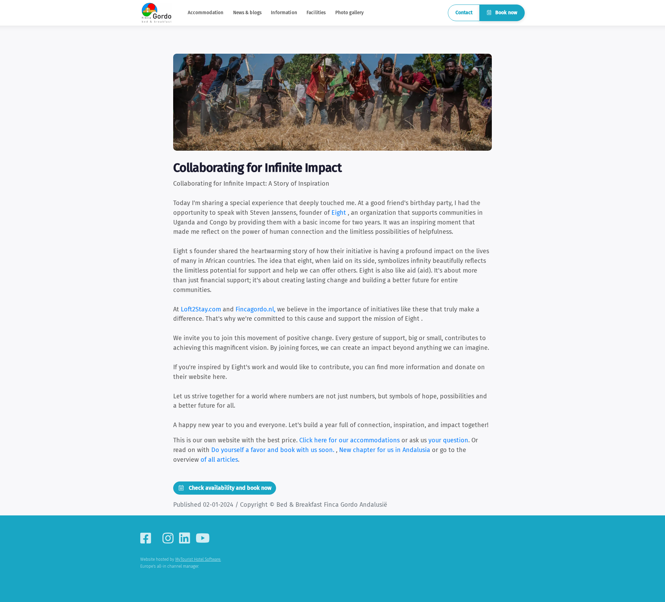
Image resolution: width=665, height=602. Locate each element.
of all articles (219, 459)
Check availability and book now (229, 488)
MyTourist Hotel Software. (198, 559)
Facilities (316, 13)
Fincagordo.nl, (255, 309)
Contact (463, 13)
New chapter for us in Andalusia (385, 450)
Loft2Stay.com (201, 309)
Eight (338, 212)
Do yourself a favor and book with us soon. (273, 450)
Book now (505, 13)
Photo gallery (349, 13)
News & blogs (247, 13)
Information (284, 13)
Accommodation (206, 13)
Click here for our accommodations (349, 440)
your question (448, 440)
